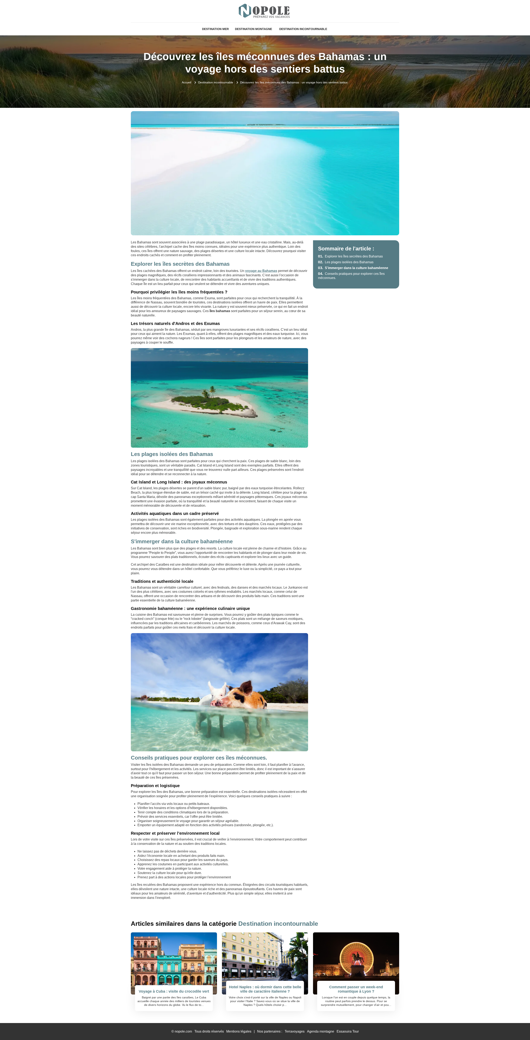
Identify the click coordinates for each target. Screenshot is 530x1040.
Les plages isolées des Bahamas (345, 262)
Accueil (186, 82)
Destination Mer (215, 29)
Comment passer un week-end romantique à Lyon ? (356, 989)
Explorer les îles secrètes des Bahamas (350, 256)
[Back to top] (518, 1028)
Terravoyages (295, 1031)
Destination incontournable (303, 29)
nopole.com (183, 1031)
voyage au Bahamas (261, 271)
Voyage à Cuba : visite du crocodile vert (174, 991)
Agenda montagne (320, 1031)
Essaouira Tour (348, 1031)
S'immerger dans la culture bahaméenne (353, 268)
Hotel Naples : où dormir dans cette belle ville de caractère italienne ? (265, 989)
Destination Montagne (253, 29)
